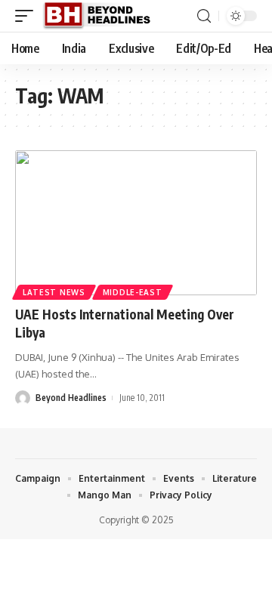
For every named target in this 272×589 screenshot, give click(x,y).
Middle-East (132, 292)
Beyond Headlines (71, 397)
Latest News (54, 292)
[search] (204, 16)
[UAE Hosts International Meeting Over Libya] (136, 222)
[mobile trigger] (28, 16)
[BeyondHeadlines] (102, 16)
